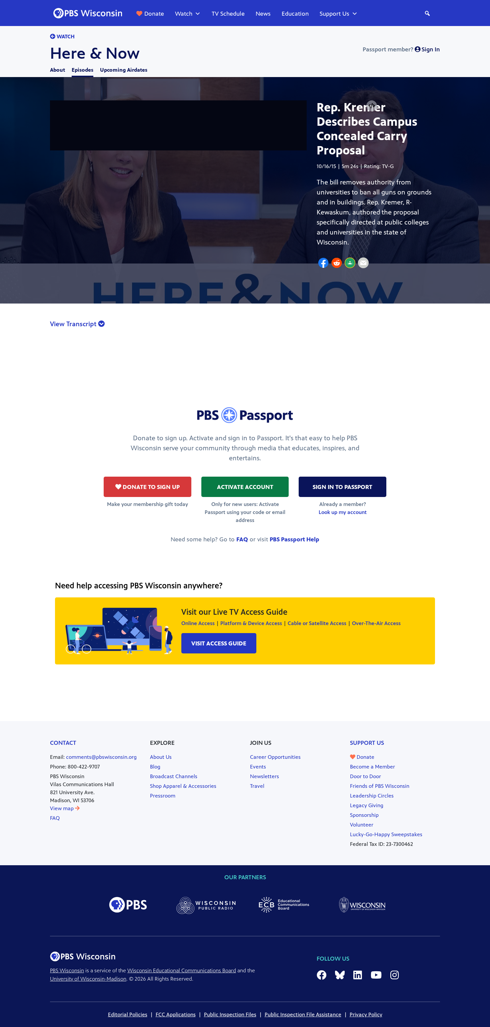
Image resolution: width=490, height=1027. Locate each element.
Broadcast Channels (173, 776)
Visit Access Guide (218, 643)
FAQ (242, 539)
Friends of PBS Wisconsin (379, 786)
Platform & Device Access (251, 623)
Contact (63, 742)
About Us (161, 757)
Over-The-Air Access (376, 623)
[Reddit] (336, 264)
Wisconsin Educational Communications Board (181, 970)
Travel (257, 786)
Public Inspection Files (230, 1014)
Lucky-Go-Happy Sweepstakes (386, 834)
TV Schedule (228, 13)
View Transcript (74, 324)
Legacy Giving (366, 805)
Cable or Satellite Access (317, 623)
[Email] (363, 264)
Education (295, 13)
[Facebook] (323, 264)
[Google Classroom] (350, 264)
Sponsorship (364, 815)
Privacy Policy (366, 1014)
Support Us (334, 13)
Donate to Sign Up (150, 487)
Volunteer (361, 825)
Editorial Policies (127, 1014)
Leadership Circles (372, 796)
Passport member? (401, 49)
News (263, 13)
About (57, 70)
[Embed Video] (371, 106)
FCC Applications (176, 1014)
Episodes (82, 70)
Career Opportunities (275, 757)
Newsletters (264, 776)
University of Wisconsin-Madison (88, 979)
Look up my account (343, 512)
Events (258, 766)
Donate (154, 13)
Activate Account (245, 487)
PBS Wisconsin (67, 970)
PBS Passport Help (294, 539)
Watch (183, 13)
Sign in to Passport (342, 487)
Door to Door (365, 776)
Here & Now (95, 53)
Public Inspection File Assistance (303, 1014)
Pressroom (162, 796)
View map (62, 808)
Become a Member (372, 766)
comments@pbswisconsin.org (101, 757)
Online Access (198, 623)
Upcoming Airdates (123, 70)
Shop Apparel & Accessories (183, 786)
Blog (155, 766)
